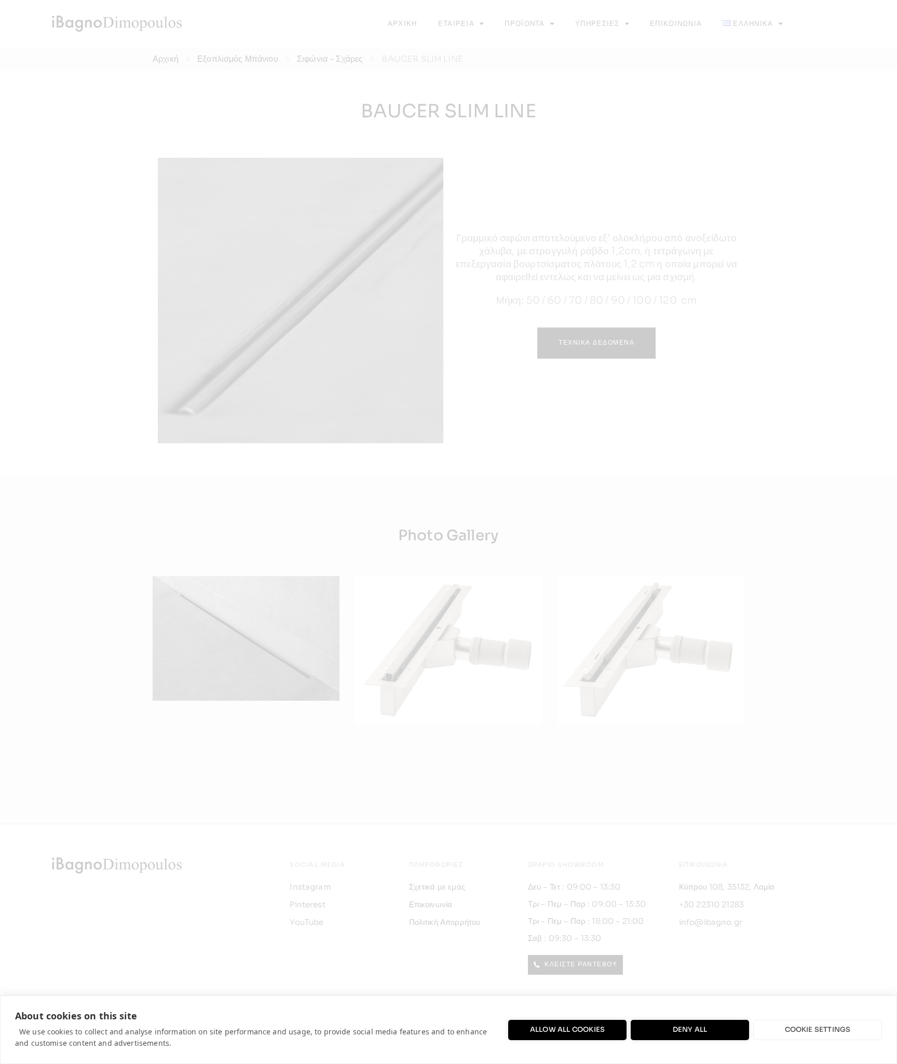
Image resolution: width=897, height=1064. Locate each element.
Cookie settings (818, 1029)
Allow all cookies (567, 1029)
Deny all (690, 1029)
